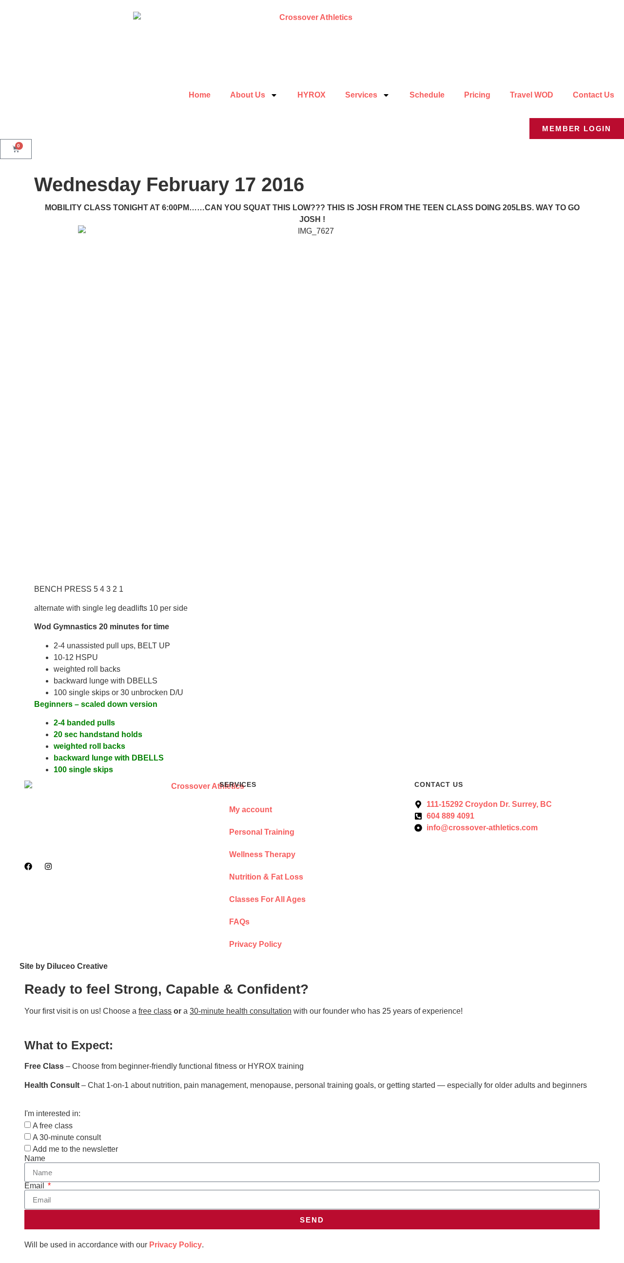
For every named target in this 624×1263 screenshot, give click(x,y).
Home (200, 95)
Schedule (427, 95)
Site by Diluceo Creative (64, 966)
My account (250, 809)
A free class (53, 1126)
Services (361, 95)
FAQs (239, 922)
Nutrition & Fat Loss (266, 877)
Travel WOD (531, 95)
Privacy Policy (255, 944)
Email (35, 1186)
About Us (247, 95)
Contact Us (593, 95)
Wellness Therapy (262, 854)
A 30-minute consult (67, 1137)
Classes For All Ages (267, 899)
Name (34, 1159)
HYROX (311, 95)
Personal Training (261, 832)
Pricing (477, 95)
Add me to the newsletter (75, 1149)
